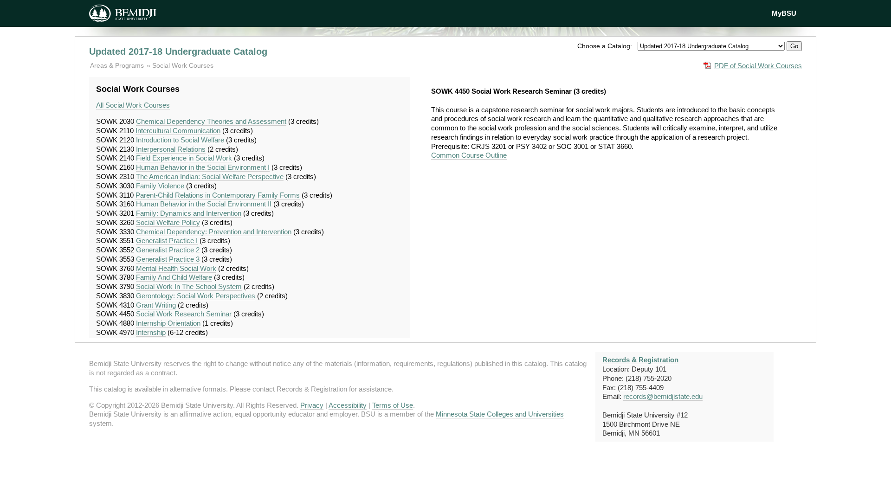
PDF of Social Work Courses (758, 66)
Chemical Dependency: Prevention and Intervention (213, 232)
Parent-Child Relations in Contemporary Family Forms (218, 195)
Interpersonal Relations (171, 149)
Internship (151, 332)
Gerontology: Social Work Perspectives (195, 296)
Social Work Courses (182, 65)
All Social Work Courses (133, 105)
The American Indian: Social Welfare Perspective (210, 176)
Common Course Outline (469, 155)
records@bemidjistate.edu (663, 396)
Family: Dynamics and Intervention (188, 213)
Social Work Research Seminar (184, 314)
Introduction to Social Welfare (180, 140)
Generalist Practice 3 (168, 259)
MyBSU (784, 13)
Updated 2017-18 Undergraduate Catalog (178, 51)
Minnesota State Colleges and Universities (500, 414)
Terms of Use (392, 405)
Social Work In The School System (189, 286)
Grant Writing (156, 305)
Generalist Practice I (167, 240)
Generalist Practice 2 (168, 250)
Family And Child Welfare (174, 277)
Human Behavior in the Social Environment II (203, 204)
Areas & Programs (118, 65)
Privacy (311, 405)
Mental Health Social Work (176, 268)
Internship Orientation (168, 323)
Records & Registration (640, 360)
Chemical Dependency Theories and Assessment (211, 121)
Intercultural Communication (178, 131)
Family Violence (160, 186)
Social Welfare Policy (168, 222)
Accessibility (348, 405)
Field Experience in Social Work (184, 158)
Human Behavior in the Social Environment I (203, 167)
